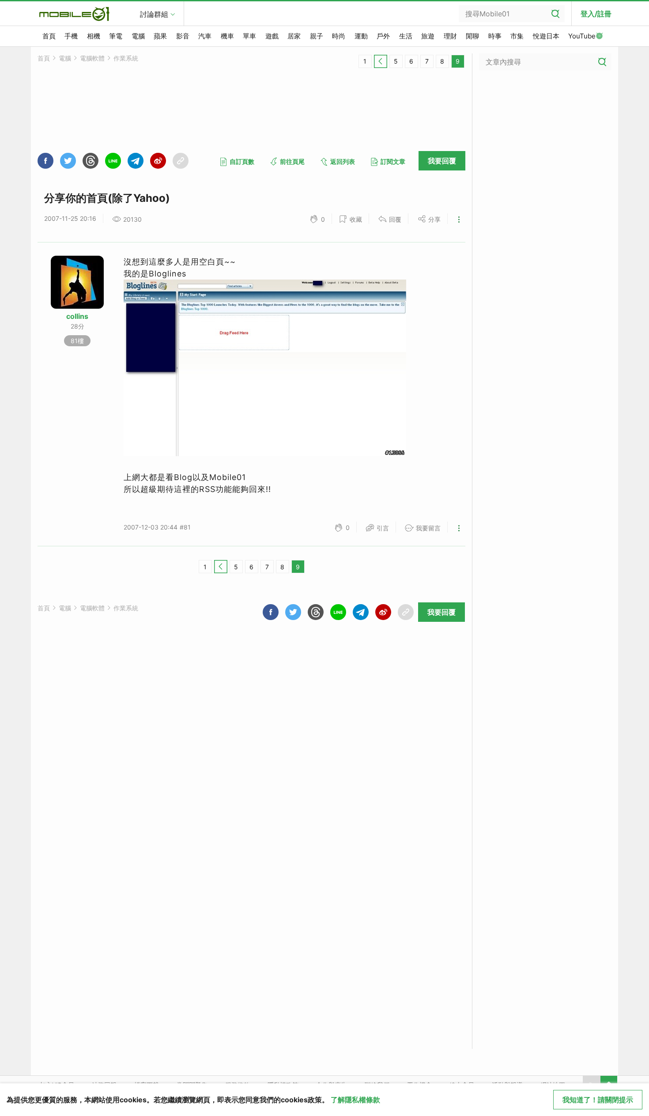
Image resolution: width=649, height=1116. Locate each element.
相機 (93, 36)
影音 (182, 36)
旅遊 (427, 36)
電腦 (138, 36)
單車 (249, 36)
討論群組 (154, 14)
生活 (405, 36)
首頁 (49, 36)
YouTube (582, 36)
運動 (361, 36)
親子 (316, 36)
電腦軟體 (92, 58)
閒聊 (472, 36)
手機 (71, 36)
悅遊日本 (546, 36)
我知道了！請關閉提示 (597, 1099)
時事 (495, 36)
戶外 (383, 36)
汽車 (204, 36)
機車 (227, 36)
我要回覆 (442, 160)
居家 (294, 36)
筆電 (115, 36)
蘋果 (160, 36)
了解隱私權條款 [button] (355, 1099)
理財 (450, 36)
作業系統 (125, 58)
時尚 (338, 36)
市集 (517, 36)
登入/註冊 (596, 13)
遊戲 (272, 36)
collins (77, 316)
